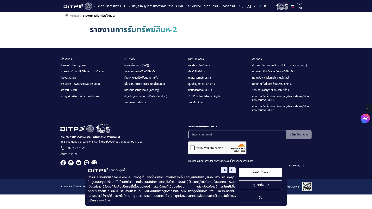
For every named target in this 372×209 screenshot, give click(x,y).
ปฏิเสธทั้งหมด (260, 185)
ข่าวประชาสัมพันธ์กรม (199, 65)
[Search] (241, 6)
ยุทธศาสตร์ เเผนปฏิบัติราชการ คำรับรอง (82, 72)
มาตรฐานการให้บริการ (200, 78)
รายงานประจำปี (68, 90)
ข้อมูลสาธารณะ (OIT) (200, 90)
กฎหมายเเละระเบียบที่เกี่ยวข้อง (140, 72)
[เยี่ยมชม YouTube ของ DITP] (77, 162)
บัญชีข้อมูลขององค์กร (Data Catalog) (145, 96)
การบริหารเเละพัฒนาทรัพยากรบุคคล (80, 84)
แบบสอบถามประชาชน (135, 102)
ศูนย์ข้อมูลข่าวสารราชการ (201, 84)
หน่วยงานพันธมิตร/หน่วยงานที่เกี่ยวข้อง (273, 72)
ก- (255, 6)
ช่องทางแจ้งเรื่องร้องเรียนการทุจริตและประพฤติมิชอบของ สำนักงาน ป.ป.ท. (281, 108)
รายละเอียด (103, 200)
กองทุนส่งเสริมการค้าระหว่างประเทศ (79, 96)
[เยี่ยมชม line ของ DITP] (85, 162)
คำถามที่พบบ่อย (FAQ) (136, 65)
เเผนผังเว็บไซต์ (196, 102)
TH (232, 170)
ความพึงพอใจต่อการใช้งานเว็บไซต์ (270, 78)
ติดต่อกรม (228, 6)
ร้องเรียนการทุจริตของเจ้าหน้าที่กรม (271, 90)
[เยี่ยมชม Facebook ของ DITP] (63, 162)
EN (224, 170)
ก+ (266, 6)
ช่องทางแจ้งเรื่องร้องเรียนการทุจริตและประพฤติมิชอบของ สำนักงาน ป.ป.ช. (281, 98)
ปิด (260, 197)
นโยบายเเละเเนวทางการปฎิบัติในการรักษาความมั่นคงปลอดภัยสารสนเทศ (220, 161)
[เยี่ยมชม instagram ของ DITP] (70, 162)
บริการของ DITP (116, 6)
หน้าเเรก (74, 16)
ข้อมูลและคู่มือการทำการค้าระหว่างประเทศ (157, 6)
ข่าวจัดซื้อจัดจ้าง (196, 72)
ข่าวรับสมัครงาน (196, 59)
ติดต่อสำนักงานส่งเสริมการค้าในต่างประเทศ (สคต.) (279, 65)
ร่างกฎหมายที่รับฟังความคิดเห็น (141, 78)
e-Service (194, 6)
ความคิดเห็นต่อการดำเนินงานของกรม (272, 84)
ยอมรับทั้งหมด (260, 172)
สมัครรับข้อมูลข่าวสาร (202, 126)
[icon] (367, 109)
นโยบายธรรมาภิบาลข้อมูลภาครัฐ (141, 90)
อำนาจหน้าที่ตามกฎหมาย (73, 65)
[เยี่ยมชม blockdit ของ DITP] (93, 162)
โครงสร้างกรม (68, 78)
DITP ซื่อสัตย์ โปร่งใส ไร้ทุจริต (204, 96)
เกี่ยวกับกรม (210, 6)
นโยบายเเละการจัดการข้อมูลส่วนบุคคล (144, 84)
